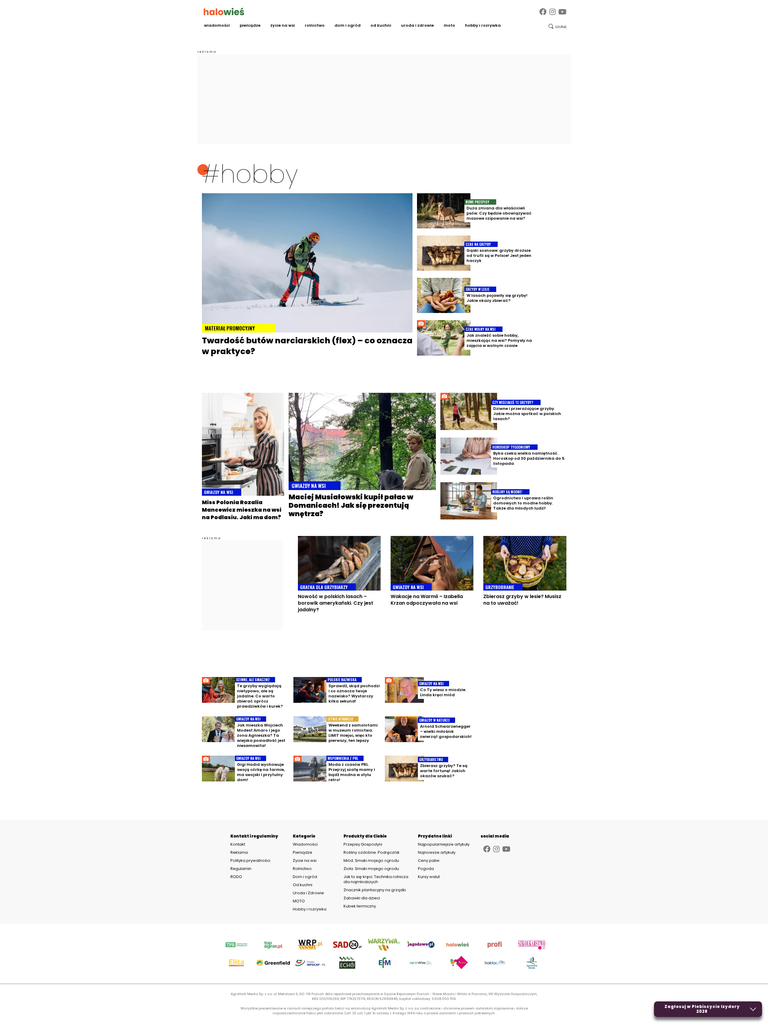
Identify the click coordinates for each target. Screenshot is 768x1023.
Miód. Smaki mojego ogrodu (371, 860)
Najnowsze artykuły (436, 852)
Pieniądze (250, 25)
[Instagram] (552, 12)
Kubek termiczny (360, 906)
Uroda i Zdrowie (417, 25)
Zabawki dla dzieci (362, 898)
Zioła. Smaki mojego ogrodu (371, 868)
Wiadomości (217, 25)
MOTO (449, 25)
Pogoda (426, 868)
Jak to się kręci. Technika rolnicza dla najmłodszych (376, 879)
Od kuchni (380, 25)
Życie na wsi (282, 25)
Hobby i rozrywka (483, 25)
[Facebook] (543, 12)
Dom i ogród (347, 25)
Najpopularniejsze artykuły (444, 844)
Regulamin (240, 868)
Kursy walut (429, 877)
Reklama (239, 852)
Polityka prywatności (250, 860)
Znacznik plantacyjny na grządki (375, 890)
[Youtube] (562, 12)
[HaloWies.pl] (224, 11)
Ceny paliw (429, 860)
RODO (236, 877)
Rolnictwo (315, 25)
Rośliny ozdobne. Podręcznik (372, 852)
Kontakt (237, 844)
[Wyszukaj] (557, 26)
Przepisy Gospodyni (363, 844)
